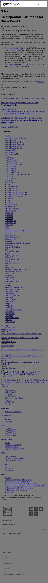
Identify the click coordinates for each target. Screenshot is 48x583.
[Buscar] (39, 4)
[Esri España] (11, 4)
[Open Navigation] (44, 4)
